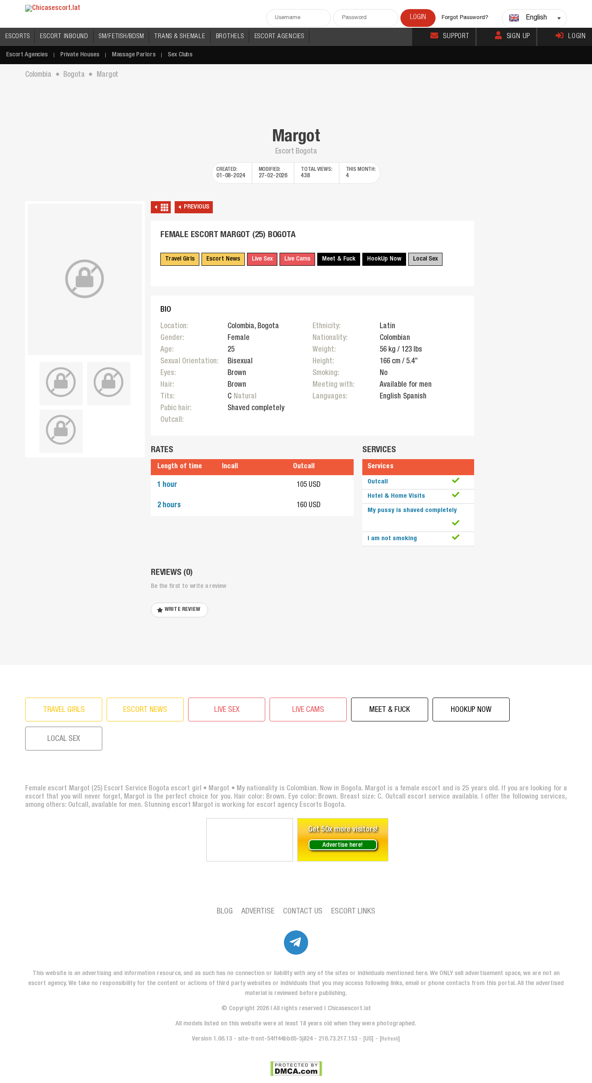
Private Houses (79, 55)
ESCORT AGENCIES (279, 36)
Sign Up (518, 36)
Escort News (223, 259)
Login (577, 36)
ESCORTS (17, 36)
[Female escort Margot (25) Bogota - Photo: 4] (61, 430)
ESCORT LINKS (353, 912)
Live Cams (297, 259)
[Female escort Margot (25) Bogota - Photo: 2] (61, 382)
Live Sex (262, 259)
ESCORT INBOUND (64, 36)
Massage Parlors (134, 55)
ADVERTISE (257, 912)
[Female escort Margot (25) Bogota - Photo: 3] (108, 382)
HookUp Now (384, 259)
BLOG (225, 912)
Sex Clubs (180, 55)
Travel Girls (180, 259)
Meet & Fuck (338, 259)
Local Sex (425, 259)
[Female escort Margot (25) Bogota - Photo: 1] (85, 279)
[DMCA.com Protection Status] (296, 1068)
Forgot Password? (465, 18)
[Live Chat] (249, 839)
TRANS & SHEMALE (179, 36)
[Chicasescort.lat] (52, 9)
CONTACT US (302, 912)
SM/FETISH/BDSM (121, 36)
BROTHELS (230, 36)
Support (456, 36)
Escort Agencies (27, 55)
